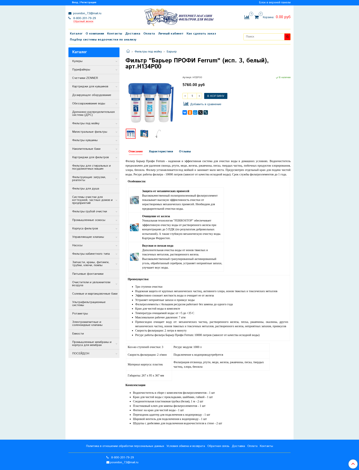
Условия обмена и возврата (185, 446)
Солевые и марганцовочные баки (94, 294)
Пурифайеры (81, 69)
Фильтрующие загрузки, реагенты (89, 178)
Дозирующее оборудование (91, 95)
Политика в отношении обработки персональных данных (125, 446)
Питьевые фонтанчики (87, 274)
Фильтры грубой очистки (89, 211)
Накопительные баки (86, 149)
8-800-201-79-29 (84, 18)
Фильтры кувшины (85, 140)
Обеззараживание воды (88, 103)
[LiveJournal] (205, 112)
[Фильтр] (151, 101)
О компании (95, 33)
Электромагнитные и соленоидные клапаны (87, 323)
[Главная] (128, 51)
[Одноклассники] (190, 112)
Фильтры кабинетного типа (91, 254)
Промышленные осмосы (88, 220)
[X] (200, 112)
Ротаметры (80, 313)
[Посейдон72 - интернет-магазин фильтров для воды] (180, 16)
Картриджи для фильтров (90, 157)
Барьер (172, 51)
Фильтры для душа (85, 188)
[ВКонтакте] (184, 112)
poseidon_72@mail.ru (86, 13)
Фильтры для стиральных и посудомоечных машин (91, 167)
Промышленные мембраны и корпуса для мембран (91, 343)
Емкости (78, 334)
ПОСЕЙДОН (80, 353)
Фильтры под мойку (148, 51)
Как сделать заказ (201, 33)
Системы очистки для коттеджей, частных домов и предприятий (92, 200)
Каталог (76, 33)
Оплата (149, 33)
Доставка (132, 33)
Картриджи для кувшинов (90, 86)
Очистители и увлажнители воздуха (91, 283)
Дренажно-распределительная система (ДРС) (93, 113)
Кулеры (77, 61)
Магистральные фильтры (89, 132)
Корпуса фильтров (85, 228)
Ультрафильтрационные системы (89, 303)
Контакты (114, 33)
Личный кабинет (171, 33)
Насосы (77, 245)
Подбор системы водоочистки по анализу (103, 39)
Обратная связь (218, 446)
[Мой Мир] (195, 112)
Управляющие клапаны (88, 237)
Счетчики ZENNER (85, 78)
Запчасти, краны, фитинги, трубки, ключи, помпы (90, 263)
